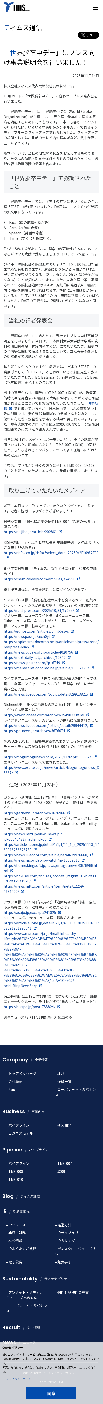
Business (23, 1111)
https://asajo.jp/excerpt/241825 (30, 912)
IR (16, 1211)
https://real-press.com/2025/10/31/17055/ (39, 610)
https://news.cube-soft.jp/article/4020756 (38, 652)
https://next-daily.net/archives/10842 (35, 657)
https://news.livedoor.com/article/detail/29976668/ (46, 854)
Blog (21, 1196)
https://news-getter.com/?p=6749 (32, 662)
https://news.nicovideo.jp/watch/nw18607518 (42, 860)
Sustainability (36, 1278)
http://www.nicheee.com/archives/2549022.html (44, 714)
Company (25, 1059)
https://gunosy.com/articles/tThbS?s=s (36, 631)
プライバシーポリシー (20, 1379)
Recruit (21, 1327)
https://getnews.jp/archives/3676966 (34, 812)
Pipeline (25, 1149)
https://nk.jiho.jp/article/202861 (30, 531)
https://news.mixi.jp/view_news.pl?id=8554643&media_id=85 (33, 836)
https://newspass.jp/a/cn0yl (27, 636)
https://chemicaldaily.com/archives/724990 (40, 578)
